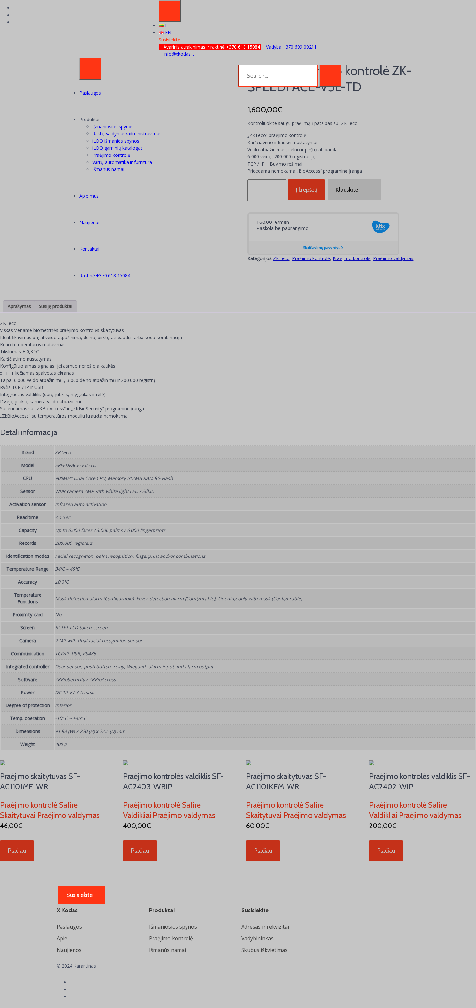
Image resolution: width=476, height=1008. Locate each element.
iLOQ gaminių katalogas (117, 148)
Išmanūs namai (108, 169)
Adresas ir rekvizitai (265, 926)
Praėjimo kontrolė (111, 155)
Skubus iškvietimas (264, 950)
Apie (62, 938)
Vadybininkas (257, 938)
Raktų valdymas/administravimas (127, 134)
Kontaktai (89, 249)
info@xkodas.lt (178, 54)
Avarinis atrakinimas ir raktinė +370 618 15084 (211, 47)
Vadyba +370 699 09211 (291, 47)
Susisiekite (169, 40)
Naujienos (90, 222)
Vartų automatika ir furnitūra (122, 162)
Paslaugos (90, 93)
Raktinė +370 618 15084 (104, 275)
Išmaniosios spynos (113, 126)
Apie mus (89, 196)
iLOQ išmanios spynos (115, 141)
